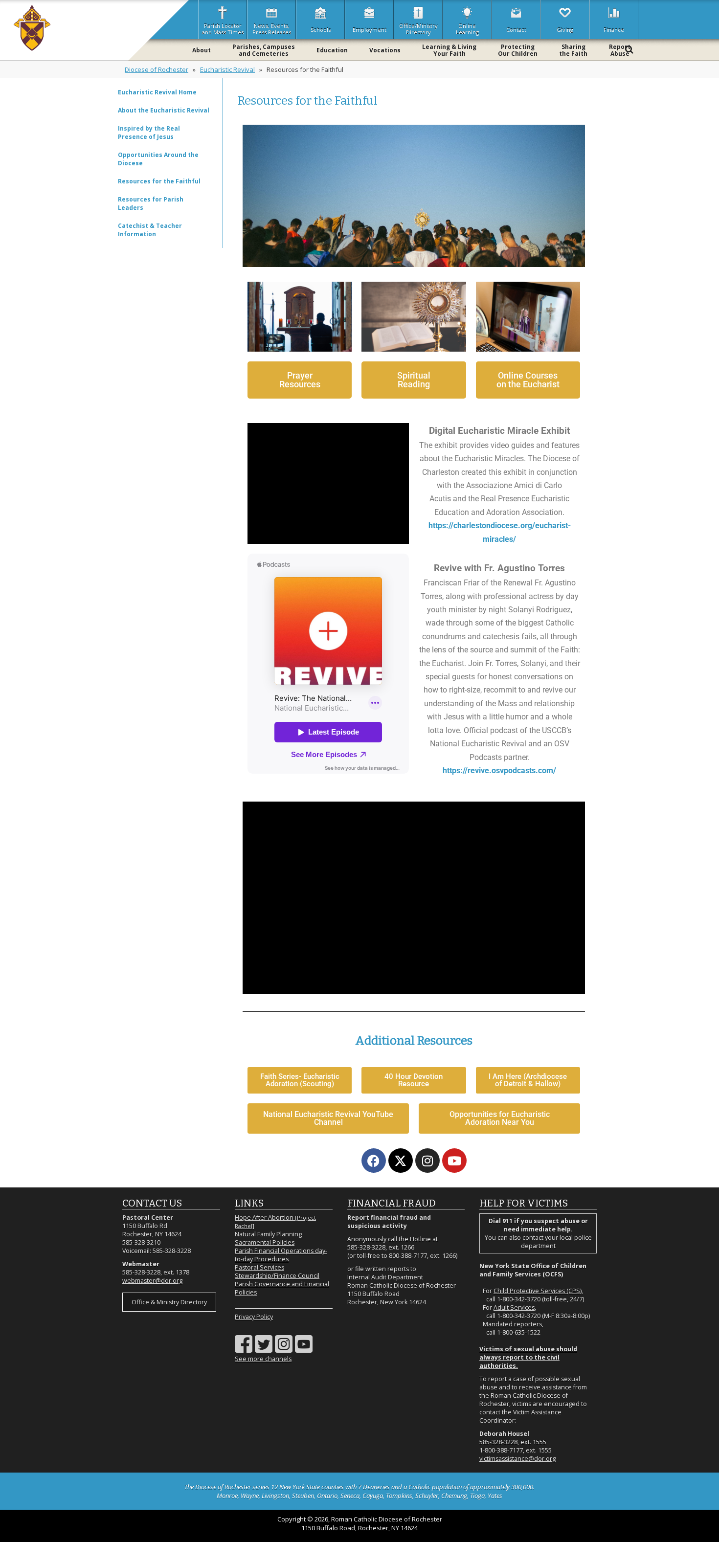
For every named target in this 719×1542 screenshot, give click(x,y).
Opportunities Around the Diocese (158, 159)
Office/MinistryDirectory (418, 29)
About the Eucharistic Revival (163, 110)
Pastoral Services (259, 1267)
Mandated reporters (512, 1324)
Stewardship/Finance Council (277, 1276)
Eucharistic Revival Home (157, 92)
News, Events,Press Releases (271, 29)
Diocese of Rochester (156, 69)
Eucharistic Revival (227, 69)
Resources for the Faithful (159, 181)
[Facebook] (373, 1160)
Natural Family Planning (268, 1234)
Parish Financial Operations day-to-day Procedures (281, 1255)
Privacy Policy (254, 1317)
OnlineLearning (467, 29)
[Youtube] (454, 1160)
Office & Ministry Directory (169, 1302)
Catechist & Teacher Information (150, 230)
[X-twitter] (400, 1160)
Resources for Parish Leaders (150, 203)
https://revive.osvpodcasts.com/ (499, 770)
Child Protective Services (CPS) (538, 1291)
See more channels (263, 1359)
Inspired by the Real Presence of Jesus (149, 132)
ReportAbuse (619, 50)
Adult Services (514, 1307)
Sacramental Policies (264, 1242)
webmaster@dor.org (152, 1280)
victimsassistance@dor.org (517, 1458)
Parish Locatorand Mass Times (223, 29)
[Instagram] (427, 1160)
